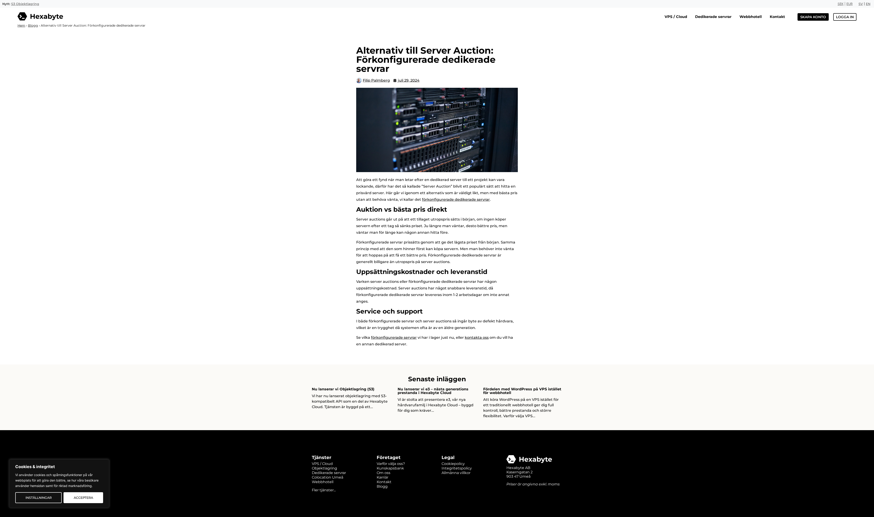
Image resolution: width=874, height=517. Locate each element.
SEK (841, 4)
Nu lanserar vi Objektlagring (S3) (343, 389)
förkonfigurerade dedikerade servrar (456, 199)
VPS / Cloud (676, 17)
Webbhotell (750, 17)
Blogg (33, 25)
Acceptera (83, 498)
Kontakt (777, 17)
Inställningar (38, 498)
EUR (849, 4)
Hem (21, 25)
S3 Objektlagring (25, 4)
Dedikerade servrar (713, 17)
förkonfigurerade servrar (394, 337)
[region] (59, 483)
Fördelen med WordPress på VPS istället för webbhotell (522, 391)
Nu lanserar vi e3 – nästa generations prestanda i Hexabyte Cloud (433, 391)
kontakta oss (477, 337)
